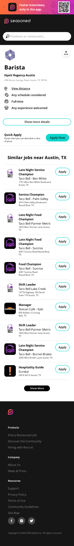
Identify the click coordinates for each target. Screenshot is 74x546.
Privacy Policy (17, 495)
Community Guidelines (23, 507)
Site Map (14, 513)
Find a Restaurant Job (22, 435)
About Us (14, 465)
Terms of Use (17, 501)
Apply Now (57, 138)
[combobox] (37, 36)
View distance (20, 89)
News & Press (17, 471)
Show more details (37, 122)
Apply (62, 172)
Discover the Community (24, 441)
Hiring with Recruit (20, 447)
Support (13, 488)
